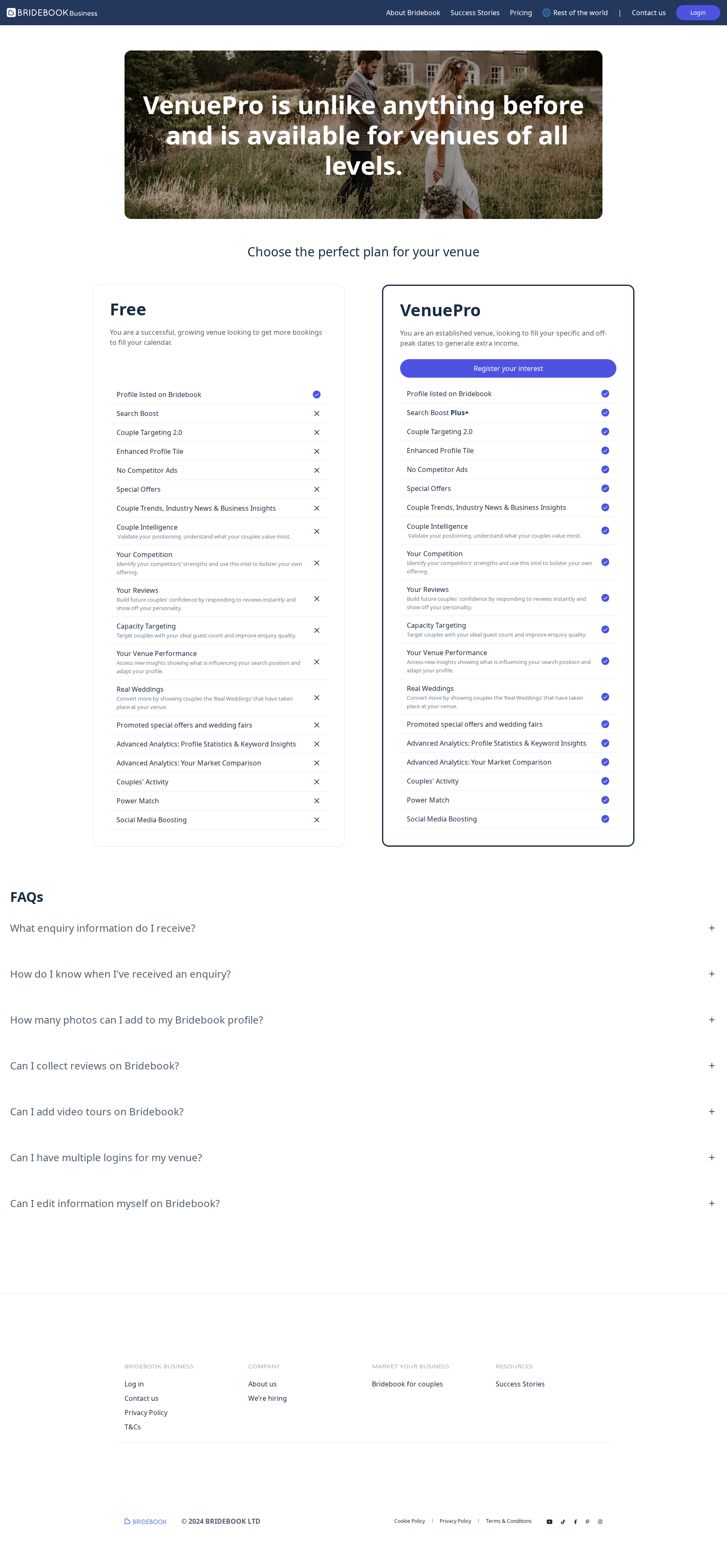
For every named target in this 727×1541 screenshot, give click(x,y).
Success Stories (475, 12)
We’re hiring (267, 1398)
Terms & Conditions (509, 1521)
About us (262, 1384)
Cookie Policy (409, 1521)
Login (698, 12)
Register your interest (508, 368)
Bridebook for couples (407, 1384)
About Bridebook (413, 12)
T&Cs (133, 1427)
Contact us (649, 12)
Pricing (521, 12)
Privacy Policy (146, 1412)
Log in (134, 1384)
